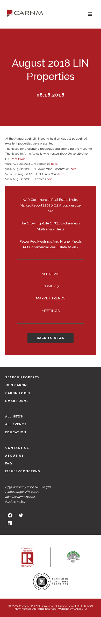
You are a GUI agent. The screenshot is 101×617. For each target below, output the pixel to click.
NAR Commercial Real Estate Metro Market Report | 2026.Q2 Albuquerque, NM (50, 205)
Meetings (51, 310)
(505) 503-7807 (15, 501)
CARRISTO (80, 609)
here (54, 164)
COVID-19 (50, 286)
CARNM (25, 13)
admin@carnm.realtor (20, 496)
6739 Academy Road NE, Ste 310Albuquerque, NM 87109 (28, 489)
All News (50, 274)
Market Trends (50, 298)
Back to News (50, 338)
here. (61, 174)
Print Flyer (18, 159)
